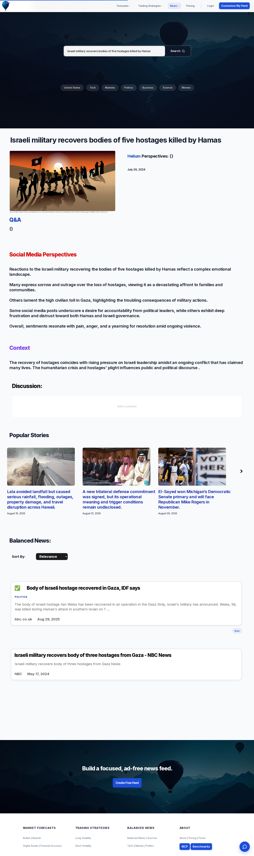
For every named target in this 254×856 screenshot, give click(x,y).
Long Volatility (83, 837)
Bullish (27, 837)
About (183, 837)
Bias (237, 630)
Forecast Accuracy (51, 845)
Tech (93, 87)
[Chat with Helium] (244, 847)
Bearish (36, 837)
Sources (152, 837)
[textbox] (114, 51)
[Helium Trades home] (17, 6)
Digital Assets (31, 845)
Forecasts (123, 5)
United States (72, 87)
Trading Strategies (149, 5)
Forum (202, 837)
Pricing (190, 5)
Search (175, 51)
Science (167, 87)
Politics (128, 87)
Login (210, 5)
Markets (110, 87)
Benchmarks (201, 846)
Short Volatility (83, 845)
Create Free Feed (127, 783)
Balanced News (136, 837)
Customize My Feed (234, 5)
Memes (186, 87)
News (174, 5)
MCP (185, 846)
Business (147, 87)
